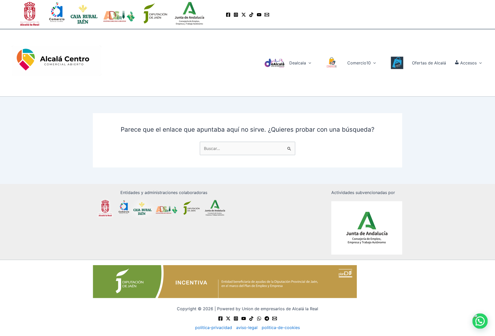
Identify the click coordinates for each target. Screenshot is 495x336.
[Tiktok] (251, 318)
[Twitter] (228, 318)
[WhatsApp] (259, 318)
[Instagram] (236, 14)
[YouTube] (259, 14)
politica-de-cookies (281, 327)
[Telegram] (267, 318)
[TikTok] (251, 14)
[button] (308, 63)
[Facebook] (228, 14)
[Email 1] (267, 14)
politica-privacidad (213, 327)
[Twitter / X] (243, 14)
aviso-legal (247, 327)
